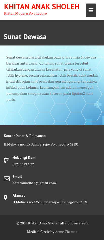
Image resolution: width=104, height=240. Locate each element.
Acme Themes (66, 231)
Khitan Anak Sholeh (41, 6)
